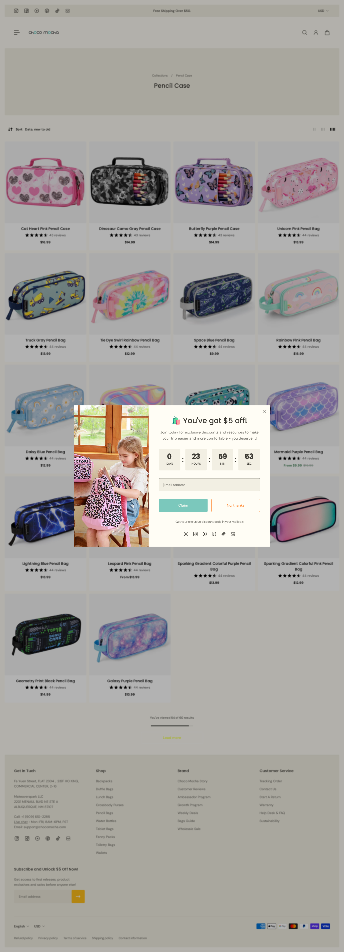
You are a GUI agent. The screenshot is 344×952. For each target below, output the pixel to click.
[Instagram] (186, 534)
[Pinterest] (214, 534)
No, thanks (236, 505)
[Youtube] (204, 534)
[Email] (233, 534)
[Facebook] (195, 534)
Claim (183, 505)
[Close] (264, 411)
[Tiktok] (223, 534)
